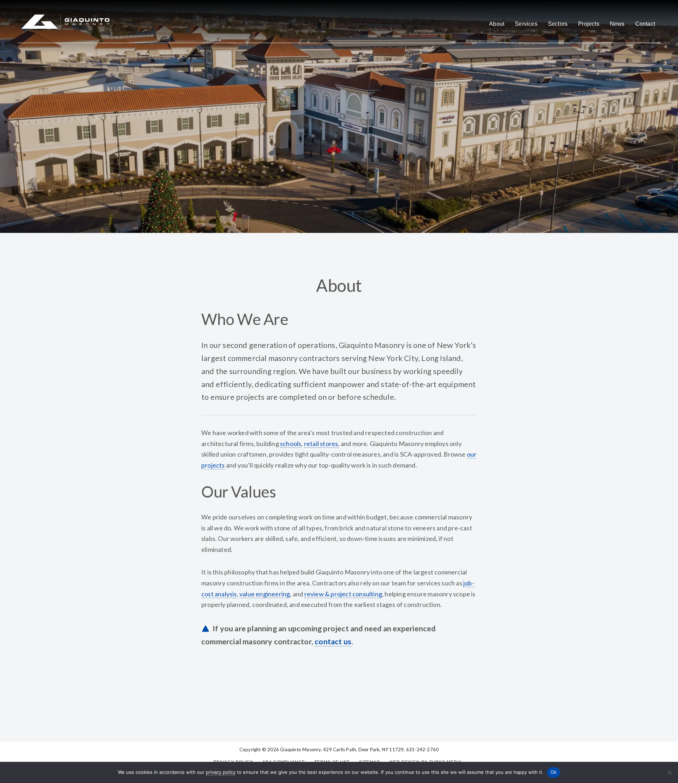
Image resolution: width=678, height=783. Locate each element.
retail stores (321, 443)
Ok (554, 772)
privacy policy (221, 772)
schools (290, 443)
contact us (333, 641)
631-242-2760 (422, 749)
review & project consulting (343, 594)
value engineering (264, 594)
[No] (669, 772)
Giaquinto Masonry (300, 749)
